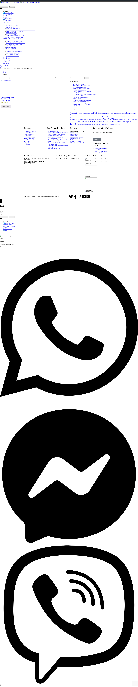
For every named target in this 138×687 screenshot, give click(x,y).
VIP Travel (110, 124)
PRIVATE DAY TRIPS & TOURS (12, 38)
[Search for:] (77, 78)
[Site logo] (10, 2)
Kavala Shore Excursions (12, 53)
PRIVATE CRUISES (11, 33)
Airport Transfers (78, 113)
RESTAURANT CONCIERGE (14, 31)
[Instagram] (80, 197)
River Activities (100, 119)
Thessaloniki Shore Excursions (14, 51)
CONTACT (6, 61)
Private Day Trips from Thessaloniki (82, 100)
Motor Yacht (119, 115)
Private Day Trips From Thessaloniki (15, 43)
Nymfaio (71, 117)
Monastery (114, 115)
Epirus (109, 113)
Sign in (2, 66)
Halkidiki (127, 113)
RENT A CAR (10, 27)
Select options (5, 106)
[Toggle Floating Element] (0, 685)
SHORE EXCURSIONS (9, 48)
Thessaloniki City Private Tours (14, 41)
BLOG (5, 57)
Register (7, 66)
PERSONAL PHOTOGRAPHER (15, 37)
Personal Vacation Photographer (81, 97)
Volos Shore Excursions (12, 54)
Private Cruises (77, 98)
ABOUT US (6, 60)
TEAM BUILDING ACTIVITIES (15, 35)
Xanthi (119, 124)
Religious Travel (93, 119)
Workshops (115, 124)
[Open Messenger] (69, 544)
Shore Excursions (126, 119)
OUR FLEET (6, 58)
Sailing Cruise (119, 119)
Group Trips (121, 113)
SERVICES (6, 22)
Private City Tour (107, 117)
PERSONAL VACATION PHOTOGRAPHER (92, 117)
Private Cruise (116, 117)
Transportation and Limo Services (81, 104)
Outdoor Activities (11, 47)
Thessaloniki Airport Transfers (90, 121)
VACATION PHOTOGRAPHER (98, 124)
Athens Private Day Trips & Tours (81, 85)
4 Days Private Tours (78, 84)
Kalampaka (92, 115)
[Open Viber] (69, 683)
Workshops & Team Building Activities (86, 94)
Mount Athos (132, 115)
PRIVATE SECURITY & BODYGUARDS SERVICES (20, 30)
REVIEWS (6, 63)
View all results (4, 6)
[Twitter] (71, 197)
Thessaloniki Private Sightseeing (85, 124)
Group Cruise (116, 113)
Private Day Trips (127, 117)
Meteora (110, 115)
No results (11, 6)
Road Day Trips (109, 119)
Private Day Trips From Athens (14, 44)
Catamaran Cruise (89, 113)
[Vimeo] (88, 197)
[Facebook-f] (75, 197)
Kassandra (98, 115)
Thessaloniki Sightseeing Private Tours (83, 103)
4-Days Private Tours (11, 46)
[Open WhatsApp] (69, 406)
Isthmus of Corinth (81, 115)
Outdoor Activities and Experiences (82, 91)
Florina (112, 113)
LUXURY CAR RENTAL (13, 28)
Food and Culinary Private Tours (81, 88)
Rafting (81, 119)
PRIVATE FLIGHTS (11, 34)
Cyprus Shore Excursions (12, 56)
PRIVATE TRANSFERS (12, 25)
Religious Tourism (86, 119)
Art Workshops (83, 95)
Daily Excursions (100, 113)
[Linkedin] (84, 197)
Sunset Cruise (134, 119)
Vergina (106, 124)
